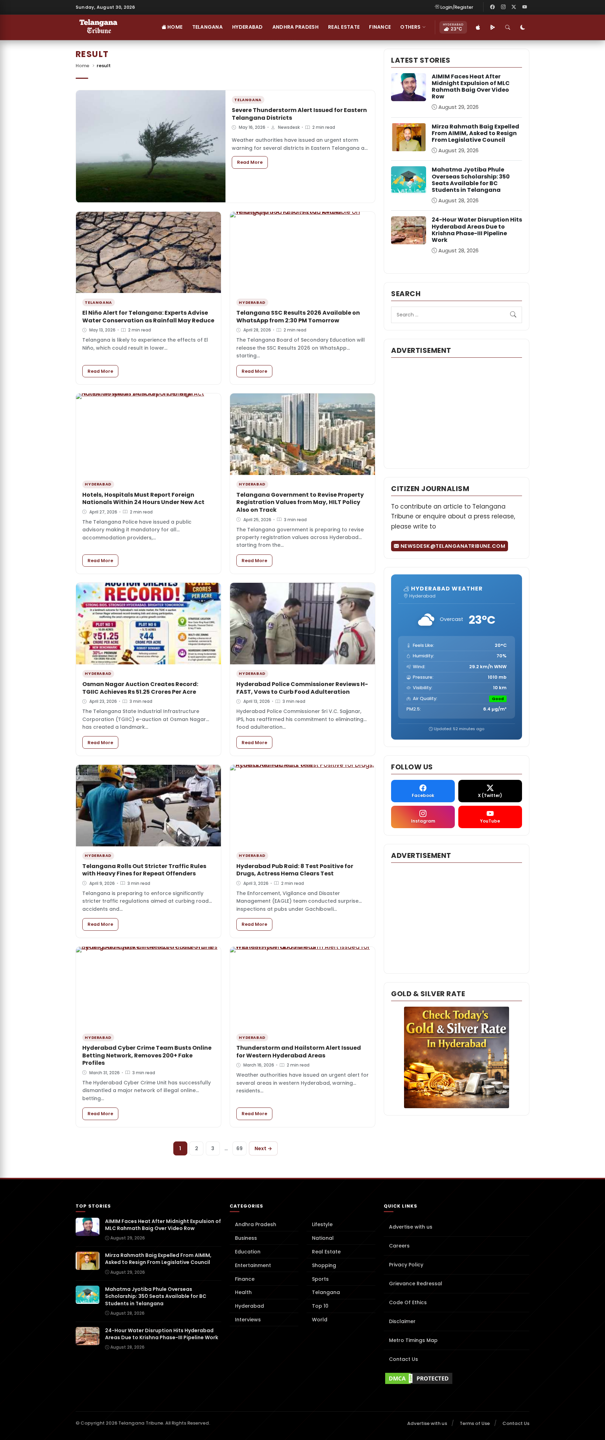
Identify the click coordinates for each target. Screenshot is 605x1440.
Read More (252, 162)
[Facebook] (493, 7)
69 (239, 1148)
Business (246, 1238)
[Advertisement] (456, 412)
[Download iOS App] (478, 27)
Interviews (248, 1319)
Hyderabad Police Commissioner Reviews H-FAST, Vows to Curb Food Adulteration (302, 688)
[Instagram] (503, 7)
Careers (399, 1245)
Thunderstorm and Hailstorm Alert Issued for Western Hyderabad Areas (298, 1052)
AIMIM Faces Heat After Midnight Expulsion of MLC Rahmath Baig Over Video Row (471, 86)
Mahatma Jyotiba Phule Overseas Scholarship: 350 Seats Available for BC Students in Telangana (471, 180)
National (323, 1238)
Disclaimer (402, 1321)
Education (247, 1251)
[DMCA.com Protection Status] (456, 1378)
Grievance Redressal (415, 1283)
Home (174, 26)
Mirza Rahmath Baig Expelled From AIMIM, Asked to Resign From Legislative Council (475, 133)
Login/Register (456, 7)
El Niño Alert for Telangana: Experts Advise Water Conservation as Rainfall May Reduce (148, 316)
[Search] (508, 27)
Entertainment (253, 1265)
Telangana (207, 26)
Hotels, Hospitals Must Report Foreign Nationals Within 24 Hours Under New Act (143, 498)
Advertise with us (410, 1226)
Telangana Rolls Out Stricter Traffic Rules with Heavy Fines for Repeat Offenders (144, 870)
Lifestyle (322, 1224)
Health (243, 1292)
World (319, 1319)
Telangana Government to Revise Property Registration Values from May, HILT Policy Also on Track (300, 502)
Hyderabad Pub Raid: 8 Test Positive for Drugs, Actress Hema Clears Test (294, 870)
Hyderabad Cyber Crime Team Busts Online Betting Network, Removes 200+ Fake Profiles (146, 1055)
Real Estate (344, 26)
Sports (320, 1278)
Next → (263, 1148)
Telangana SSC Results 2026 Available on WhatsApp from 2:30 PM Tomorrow (298, 316)
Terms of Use (475, 1423)
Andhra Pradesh (295, 26)
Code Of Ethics (408, 1302)
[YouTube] (524, 7)
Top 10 (320, 1305)
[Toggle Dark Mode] (522, 27)
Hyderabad (247, 26)
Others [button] (410, 26)
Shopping (324, 1265)
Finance (380, 26)
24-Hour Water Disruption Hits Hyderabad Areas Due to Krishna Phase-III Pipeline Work (477, 230)
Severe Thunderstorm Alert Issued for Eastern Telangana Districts (299, 114)
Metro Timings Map (413, 1340)
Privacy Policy (406, 1264)
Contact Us (403, 1359)
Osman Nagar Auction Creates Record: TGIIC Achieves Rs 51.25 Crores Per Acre (140, 688)
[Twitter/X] (514, 7)
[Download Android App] (492, 27)
